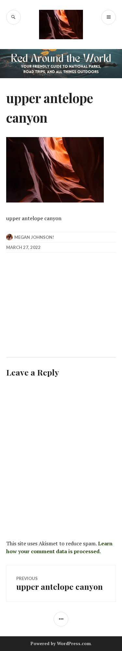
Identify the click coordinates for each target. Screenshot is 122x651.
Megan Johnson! (34, 237)
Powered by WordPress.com (61, 643)
